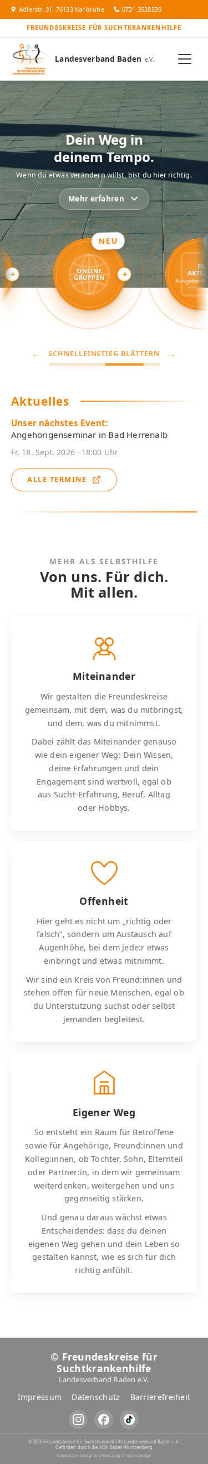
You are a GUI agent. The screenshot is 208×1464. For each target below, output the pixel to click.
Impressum (40, 1397)
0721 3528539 (141, 9)
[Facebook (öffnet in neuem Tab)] (103, 1419)
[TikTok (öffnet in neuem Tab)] (129, 1419)
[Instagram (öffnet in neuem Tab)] (78, 1419)
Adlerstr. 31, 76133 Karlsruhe (61, 9)
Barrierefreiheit (160, 1397)
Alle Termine (57, 479)
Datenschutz (96, 1397)
